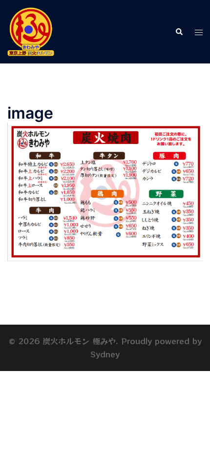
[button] (179, 32)
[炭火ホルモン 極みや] (30, 31)
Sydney (105, 354)
